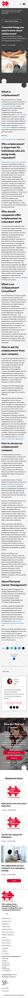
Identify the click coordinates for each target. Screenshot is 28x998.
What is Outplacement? (9, 139)
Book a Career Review (14, 752)
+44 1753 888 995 (6, 970)
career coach (20, 114)
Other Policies (5, 991)
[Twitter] (19, 648)
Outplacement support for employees (13, 162)
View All (14, 880)
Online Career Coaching (8, 932)
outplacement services (8, 106)
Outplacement (5, 924)
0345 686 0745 (5, 968)
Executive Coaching (7, 929)
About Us (4, 937)
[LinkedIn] (7, 648)
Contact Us (14, 758)
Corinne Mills (11, 45)
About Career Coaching (15, 10)
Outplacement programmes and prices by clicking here (12, 623)
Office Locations (6, 943)
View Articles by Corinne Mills (14, 703)
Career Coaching (6, 926)
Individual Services (6, 918)
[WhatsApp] (11, 648)
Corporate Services (6, 921)
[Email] (23, 648)
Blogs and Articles (5, 10)
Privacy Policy (5, 988)
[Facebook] (15, 648)
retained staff (19, 277)
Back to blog (6, 671)
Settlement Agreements (8, 934)
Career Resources (6, 940)
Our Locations (5, 953)
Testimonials (5, 948)
